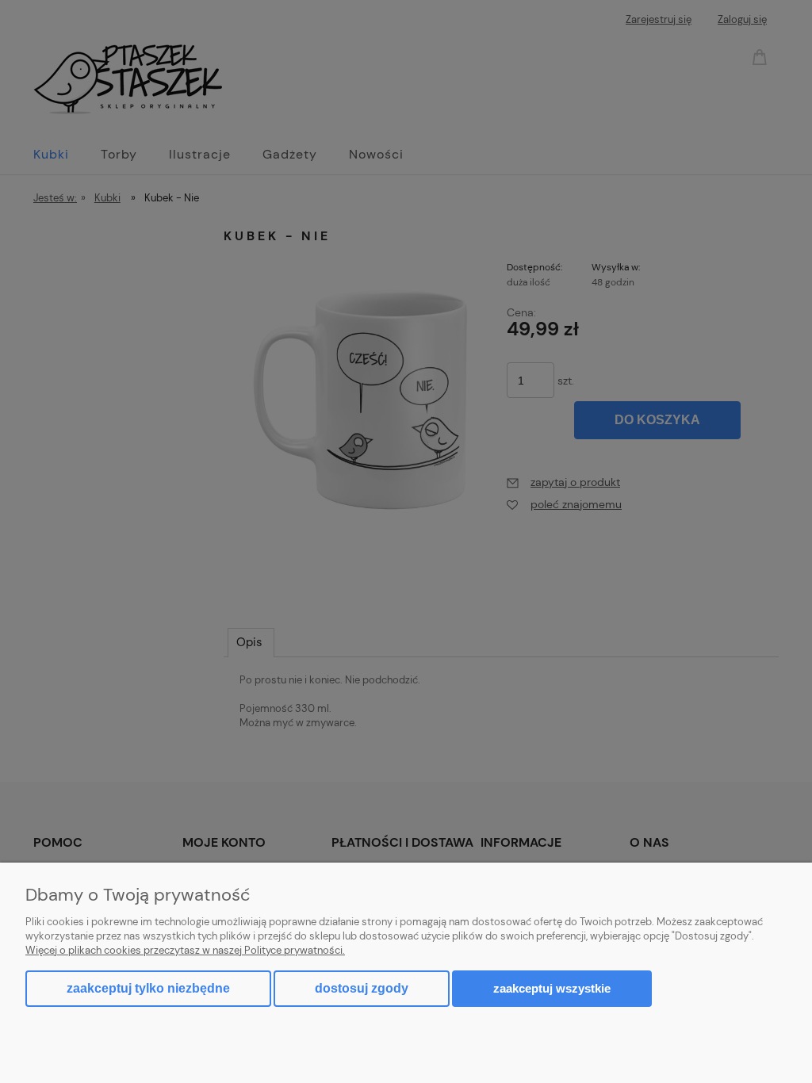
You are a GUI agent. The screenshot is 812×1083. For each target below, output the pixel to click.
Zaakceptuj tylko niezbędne (148, 988)
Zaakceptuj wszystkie (552, 988)
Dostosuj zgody (361, 988)
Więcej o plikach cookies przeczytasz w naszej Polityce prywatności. (185, 950)
